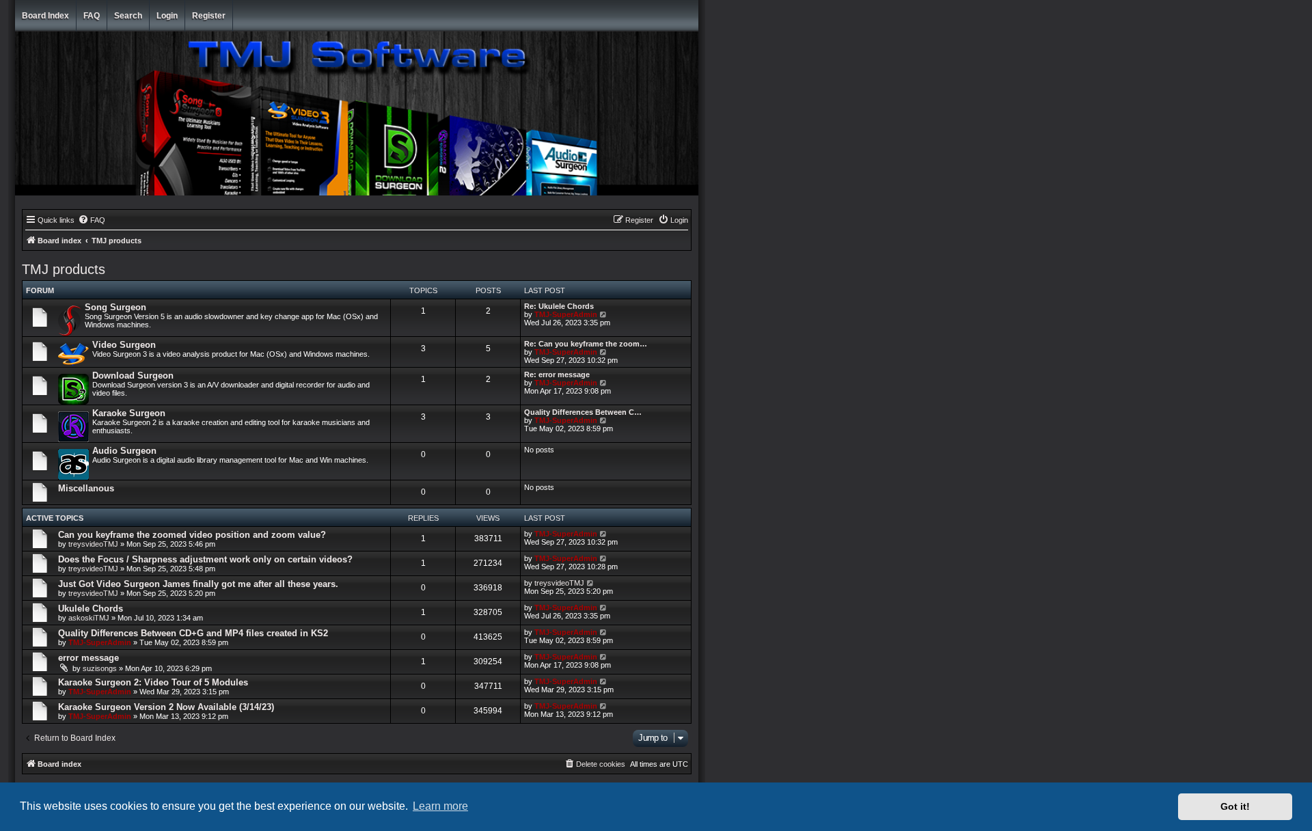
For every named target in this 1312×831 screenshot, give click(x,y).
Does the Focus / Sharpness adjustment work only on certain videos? (205, 559)
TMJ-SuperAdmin (565, 314)
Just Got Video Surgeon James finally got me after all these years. (198, 584)
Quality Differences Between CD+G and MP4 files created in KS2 (193, 633)
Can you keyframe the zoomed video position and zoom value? (192, 535)
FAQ (91, 16)
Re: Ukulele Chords (559, 306)
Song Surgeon (115, 307)
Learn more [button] (440, 806)
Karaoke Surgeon (128, 413)
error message (88, 658)
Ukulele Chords (90, 608)
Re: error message (557, 374)
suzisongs (100, 668)
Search (128, 16)
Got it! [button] (1235, 806)
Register (209, 16)
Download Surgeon (133, 375)
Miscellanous (86, 488)
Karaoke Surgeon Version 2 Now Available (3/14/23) (166, 707)
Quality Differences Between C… (583, 412)
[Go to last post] (603, 534)
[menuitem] (91, 220)
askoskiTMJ (88, 618)
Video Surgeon (124, 345)
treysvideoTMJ (93, 544)
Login (167, 16)
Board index (45, 16)
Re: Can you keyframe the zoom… (585, 344)
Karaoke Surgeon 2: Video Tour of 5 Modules (153, 682)
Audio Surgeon (124, 451)
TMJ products (63, 269)
